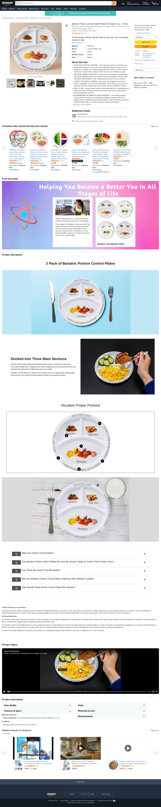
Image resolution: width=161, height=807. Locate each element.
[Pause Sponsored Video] (50, 753)
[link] (18, 154)
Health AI (12, 9)
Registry (59, 9)
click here (56, 718)
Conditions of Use (53, 800)
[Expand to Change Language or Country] (78, 794)
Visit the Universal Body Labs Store (84, 31)
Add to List (139, 70)
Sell (52, 9)
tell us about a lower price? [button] (26, 725)
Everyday (82, 9)
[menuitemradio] (153, 692)
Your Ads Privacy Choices (104, 800)
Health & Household (8, 18)
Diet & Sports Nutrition (22, 18)
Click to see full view (36, 77)
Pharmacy (73, 9)
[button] (4, 9)
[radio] (11, 83)
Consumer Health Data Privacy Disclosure (82, 800)
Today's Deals (22, 9)
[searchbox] (66, 3)
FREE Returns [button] (77, 43)
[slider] (77, 691)
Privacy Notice (64, 800)
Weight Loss (34, 18)
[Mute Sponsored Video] (50, 757)
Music (66, 9)
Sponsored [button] (5, 733)
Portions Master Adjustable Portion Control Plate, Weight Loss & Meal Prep (38, 762)
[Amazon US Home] (51, 795)
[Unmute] (157, 691)
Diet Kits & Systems (45, 18)
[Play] (4, 692)
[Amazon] (7, 3)
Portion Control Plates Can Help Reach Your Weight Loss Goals (25, 653)
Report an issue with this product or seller (88, 121)
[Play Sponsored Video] (81, 748)
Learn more (123, 117)
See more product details (82, 104)
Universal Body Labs (149, 53)
